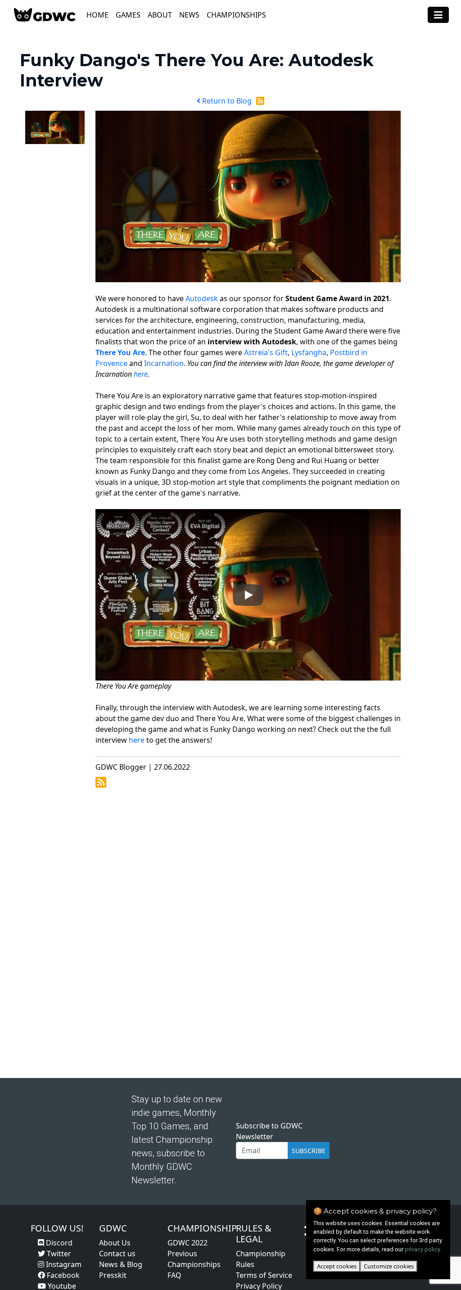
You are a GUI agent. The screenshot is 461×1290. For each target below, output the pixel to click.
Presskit (113, 1275)
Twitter (58, 1253)
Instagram (62, 1264)
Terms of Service (264, 1275)
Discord (58, 1243)
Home (97, 15)
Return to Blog (226, 101)
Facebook (62, 1275)
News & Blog (120, 1264)
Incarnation (164, 363)
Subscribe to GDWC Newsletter (269, 1131)
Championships (236, 15)
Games (128, 15)
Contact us (117, 1253)
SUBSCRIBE (308, 1150)
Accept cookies (337, 1266)
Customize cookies (389, 1266)
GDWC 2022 (187, 1243)
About (160, 15)
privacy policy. (423, 1249)
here (141, 374)
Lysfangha (308, 352)
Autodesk (201, 298)
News (189, 15)
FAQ (174, 1275)
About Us (115, 1243)
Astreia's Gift (266, 352)
